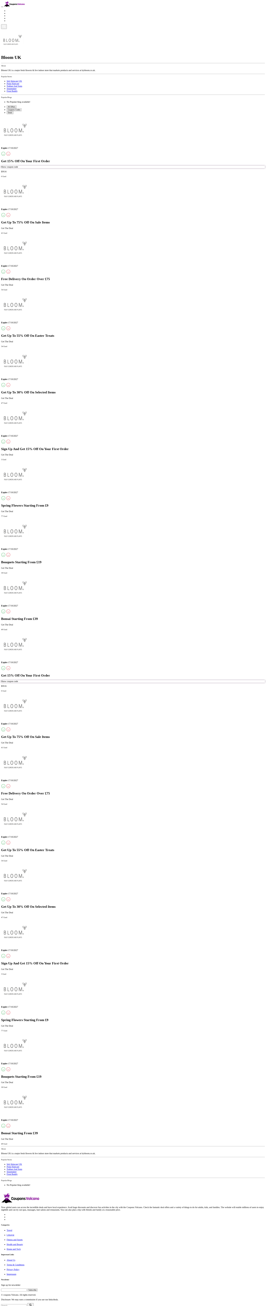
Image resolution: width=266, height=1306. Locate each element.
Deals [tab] (10, 113)
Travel (9, 11)
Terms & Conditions (15, 1265)
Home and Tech (14, 21)
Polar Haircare (13, 83)
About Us (11, 1260)
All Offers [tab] (11, 107)
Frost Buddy (12, 91)
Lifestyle (10, 13)
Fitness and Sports (15, 16)
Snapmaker (11, 88)
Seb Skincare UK (14, 81)
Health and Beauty (15, 18)
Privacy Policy (13, 1269)
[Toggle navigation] (2, 6)
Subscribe (32, 1290)
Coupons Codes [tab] (14, 110)
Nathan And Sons (14, 86)
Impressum (11, 1274)
